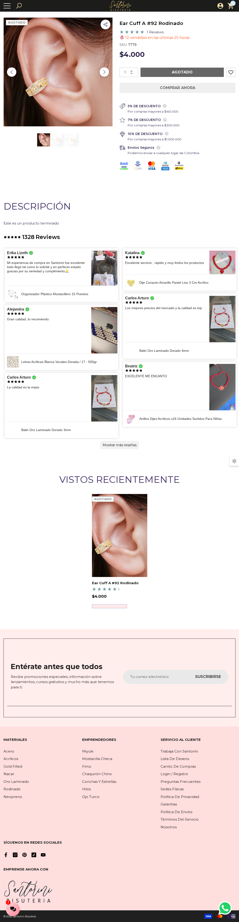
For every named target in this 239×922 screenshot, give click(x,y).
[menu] (7, 5)
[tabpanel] (119, 551)
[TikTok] (34, 855)
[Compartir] (105, 24)
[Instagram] (15, 855)
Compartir (105, 24)
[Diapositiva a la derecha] (104, 72)
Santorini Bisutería (24, 916)
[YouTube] (43, 855)
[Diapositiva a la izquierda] (11, 72)
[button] (18, 5)
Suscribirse (208, 676)
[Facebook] (6, 855)
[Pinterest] (24, 855)
